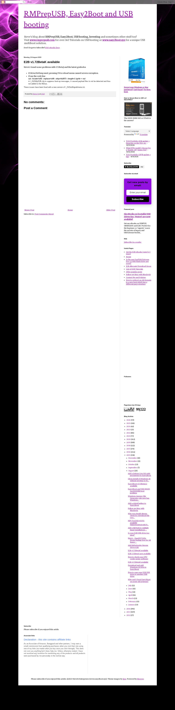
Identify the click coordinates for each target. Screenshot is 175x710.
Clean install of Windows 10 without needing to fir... (139, 480)
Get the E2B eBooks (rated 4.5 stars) (138, 253)
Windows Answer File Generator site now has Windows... (138, 498)
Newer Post (29, 210)
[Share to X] (56, 94)
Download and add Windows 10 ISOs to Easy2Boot (137, 567)
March (131, 598)
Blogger (140, 679)
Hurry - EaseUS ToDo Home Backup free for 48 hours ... (139, 540)
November (133, 461)
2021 (128, 436)
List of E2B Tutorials (134, 269)
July (130, 586)
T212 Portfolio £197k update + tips (138, 156)
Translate (144, 135)
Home (70, 210)
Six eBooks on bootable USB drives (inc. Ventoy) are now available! (137, 216)
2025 (128, 423)
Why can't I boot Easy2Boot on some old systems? (139, 580)
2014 (128, 609)
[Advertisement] (69, 189)
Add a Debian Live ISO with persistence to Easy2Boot (139, 475)
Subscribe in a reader (132, 242)
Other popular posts (134, 272)
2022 (128, 433)
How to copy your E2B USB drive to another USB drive (139, 574)
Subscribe (138, 199)
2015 (128, 455)
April (130, 595)
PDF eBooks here (52, 48)
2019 (128, 442)
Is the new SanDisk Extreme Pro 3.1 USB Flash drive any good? (137, 261)
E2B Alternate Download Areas (138, 266)
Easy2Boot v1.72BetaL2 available (137, 485)
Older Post (110, 210)
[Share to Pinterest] (61, 94)
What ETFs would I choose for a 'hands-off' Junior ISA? (138, 149)
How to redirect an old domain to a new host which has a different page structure (138, 282)
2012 (128, 615)
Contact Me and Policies (136, 277)
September (133, 468)
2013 (128, 612)
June (130, 589)
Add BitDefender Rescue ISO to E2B (138, 546)
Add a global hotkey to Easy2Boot (137, 504)
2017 (128, 449)
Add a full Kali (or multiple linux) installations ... (138, 529)
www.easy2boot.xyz (113, 40)
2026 (128, 420)
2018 (128, 446)
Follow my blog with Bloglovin (138, 275)
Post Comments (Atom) (44, 214)
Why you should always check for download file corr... (138, 516)
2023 (128, 430)
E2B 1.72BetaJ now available (139, 554)
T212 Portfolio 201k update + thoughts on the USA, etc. (138, 142)
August (131, 471)
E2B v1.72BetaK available (138, 551)
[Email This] (50, 94)
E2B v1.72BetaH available (138, 562)
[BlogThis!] (53, 94)
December (132, 458)
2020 (128, 439)
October (131, 464)
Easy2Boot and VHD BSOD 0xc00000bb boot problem (139, 491)
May (130, 592)
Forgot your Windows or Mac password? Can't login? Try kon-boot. (137, 89)
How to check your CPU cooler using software (138, 558)
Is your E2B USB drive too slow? (138, 534)
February (132, 602)
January (131, 605)
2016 (128, 452)
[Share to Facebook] (58, 94)
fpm (124, 679)
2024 (128, 426)
